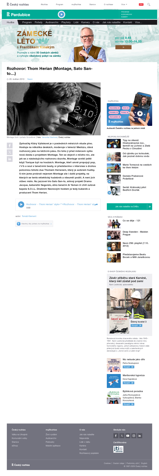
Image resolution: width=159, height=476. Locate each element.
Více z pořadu (115, 217)
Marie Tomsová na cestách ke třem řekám (137, 166)
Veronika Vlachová (49, 137)
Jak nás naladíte (111, 22)
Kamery (124, 17)
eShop (15, 446)
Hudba (10, 22)
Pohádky (113, 112)
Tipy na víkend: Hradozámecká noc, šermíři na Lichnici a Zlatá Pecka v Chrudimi (136, 144)
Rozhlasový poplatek (89, 453)
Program (59, 4)
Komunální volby (19, 438)
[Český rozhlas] (18, 4)
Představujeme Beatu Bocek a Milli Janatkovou (136, 255)
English (144, 463)
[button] (96, 205)
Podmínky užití (133, 463)
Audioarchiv (126, 14)
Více (138, 22)
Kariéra (83, 446)
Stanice (92, 4)
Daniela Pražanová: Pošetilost (133, 177)
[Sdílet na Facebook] (10, 145)
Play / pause (21, 204)
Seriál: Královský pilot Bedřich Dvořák (134, 188)
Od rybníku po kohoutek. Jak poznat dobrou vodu (136, 154)
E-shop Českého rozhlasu (122, 271)
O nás (96, 22)
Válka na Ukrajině (19, 434)
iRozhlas (44, 4)
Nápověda (84, 438)
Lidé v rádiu (85, 442)
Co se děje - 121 (131, 220)
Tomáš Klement (29, 216)
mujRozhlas (76, 4)
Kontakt (127, 22)
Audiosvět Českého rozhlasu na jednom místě (126, 128)
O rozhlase (108, 4)
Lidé (76, 22)
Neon (30, 79)
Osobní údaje (118, 463)
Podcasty (50, 442)
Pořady (39, 22)
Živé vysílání (114, 117)
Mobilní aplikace (53, 446)
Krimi (124, 108)
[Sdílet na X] (10, 152)
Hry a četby (113, 108)
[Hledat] (148, 4)
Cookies (107, 463)
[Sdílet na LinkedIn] (10, 159)
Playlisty (66, 22)
